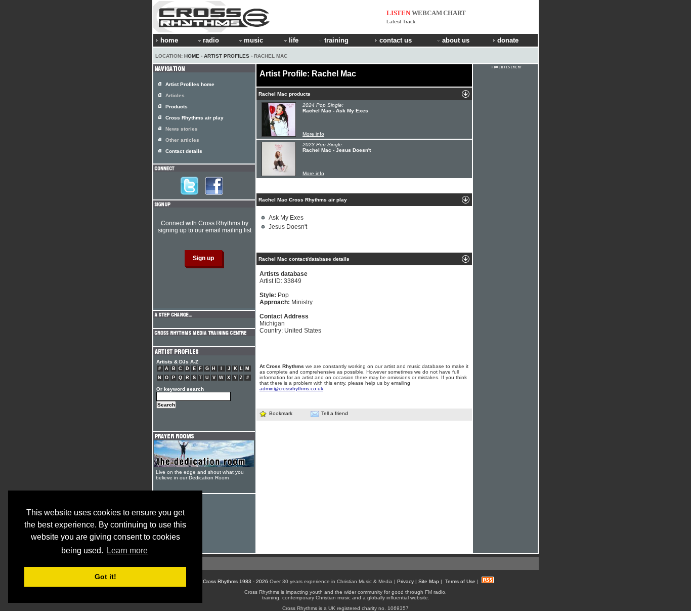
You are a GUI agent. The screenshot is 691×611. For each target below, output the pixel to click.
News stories (181, 129)
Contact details (183, 151)
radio (211, 40)
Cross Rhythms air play (194, 117)
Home (191, 56)
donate (508, 40)
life (293, 40)
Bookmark (280, 413)
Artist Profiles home (189, 84)
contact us (395, 40)
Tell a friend (334, 413)
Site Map (428, 581)
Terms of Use (460, 581)
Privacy (405, 581)
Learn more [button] (127, 550)
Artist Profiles (226, 56)
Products (176, 106)
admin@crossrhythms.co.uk (291, 388)
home (169, 40)
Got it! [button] (105, 577)
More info (313, 134)
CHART (454, 13)
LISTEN (398, 13)
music (253, 40)
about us (455, 40)
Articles (175, 95)
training (336, 40)
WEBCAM (427, 13)
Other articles (182, 140)
